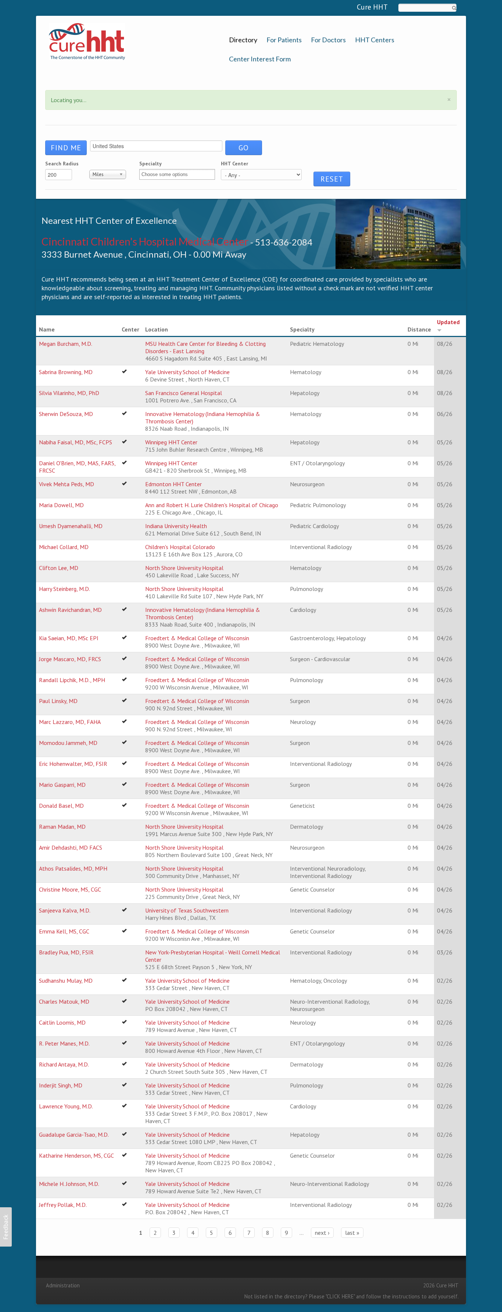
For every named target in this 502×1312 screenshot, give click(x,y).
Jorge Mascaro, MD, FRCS (70, 659)
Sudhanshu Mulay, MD (66, 980)
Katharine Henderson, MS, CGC (76, 1155)
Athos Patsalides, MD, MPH (73, 868)
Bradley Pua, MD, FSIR (66, 952)
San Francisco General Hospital (183, 393)
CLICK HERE (340, 1296)
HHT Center (234, 163)
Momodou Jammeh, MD (68, 742)
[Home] (87, 40)
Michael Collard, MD (64, 547)
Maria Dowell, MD (61, 505)
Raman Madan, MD (62, 826)
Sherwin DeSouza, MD (66, 413)
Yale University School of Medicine (187, 372)
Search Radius (62, 163)
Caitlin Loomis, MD (62, 1022)
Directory (243, 40)
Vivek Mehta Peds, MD (66, 484)
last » (352, 1232)
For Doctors (328, 40)
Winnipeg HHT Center (171, 442)
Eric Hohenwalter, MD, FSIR (73, 763)
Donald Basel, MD (61, 805)
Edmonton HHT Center (173, 484)
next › (322, 1232)
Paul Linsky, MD (58, 701)
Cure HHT (372, 7)
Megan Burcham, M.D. (65, 343)
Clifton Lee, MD (58, 567)
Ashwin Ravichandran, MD (70, 609)
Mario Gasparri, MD (62, 784)
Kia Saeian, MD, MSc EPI (68, 638)
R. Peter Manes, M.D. (64, 1043)
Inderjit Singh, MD (60, 1085)
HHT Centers (374, 40)
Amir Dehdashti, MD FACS (70, 847)
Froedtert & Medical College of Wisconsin (197, 638)
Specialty (150, 163)
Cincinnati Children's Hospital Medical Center (145, 241)
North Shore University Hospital (184, 567)
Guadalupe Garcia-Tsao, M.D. (74, 1134)
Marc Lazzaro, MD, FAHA (70, 721)
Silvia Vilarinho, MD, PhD (69, 393)
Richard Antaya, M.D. (64, 1064)
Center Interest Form (260, 59)
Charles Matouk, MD (64, 1001)
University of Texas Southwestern (187, 910)
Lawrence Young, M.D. (66, 1106)
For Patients (284, 40)
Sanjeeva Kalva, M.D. (64, 910)
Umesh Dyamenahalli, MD (71, 526)
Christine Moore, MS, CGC (70, 889)
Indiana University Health (176, 526)
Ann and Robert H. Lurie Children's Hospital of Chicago (211, 505)
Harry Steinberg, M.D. (64, 588)
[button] (6, 1227)
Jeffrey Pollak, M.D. (63, 1204)
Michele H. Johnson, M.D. (69, 1183)
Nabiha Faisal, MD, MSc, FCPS (75, 442)
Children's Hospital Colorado (180, 547)
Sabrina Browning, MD (66, 372)
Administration (63, 1285)
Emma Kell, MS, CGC (64, 931)
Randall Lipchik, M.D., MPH (72, 680)
